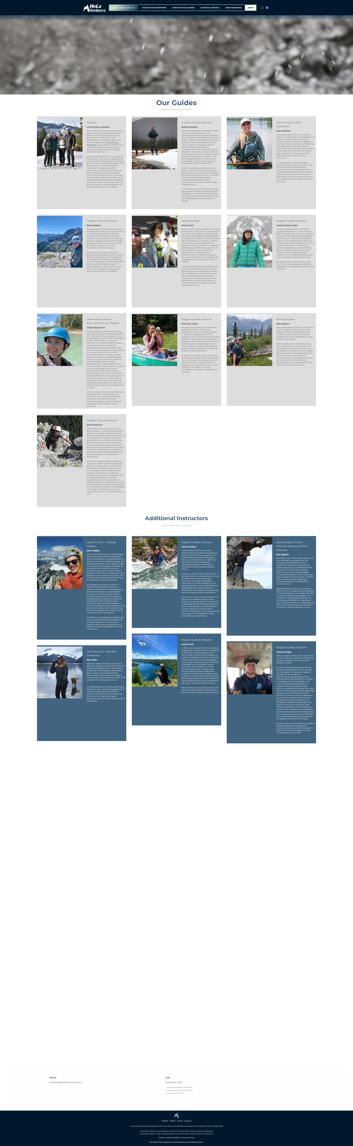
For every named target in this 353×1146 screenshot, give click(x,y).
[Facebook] (267, 7)
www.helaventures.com (194, 1142)
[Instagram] (262, 7)
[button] (154, 8)
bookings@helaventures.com (66, 1082)
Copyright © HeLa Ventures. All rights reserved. (167, 1142)
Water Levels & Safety (169, 1137)
